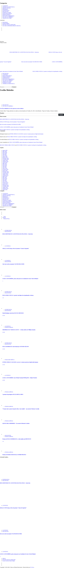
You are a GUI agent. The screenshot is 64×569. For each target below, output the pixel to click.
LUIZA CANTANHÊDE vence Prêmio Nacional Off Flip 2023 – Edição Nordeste (19, 377)
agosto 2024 (4, 176)
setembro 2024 (5, 175)
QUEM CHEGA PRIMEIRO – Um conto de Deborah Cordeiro (16, 423)
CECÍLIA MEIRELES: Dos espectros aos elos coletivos (12, 108)
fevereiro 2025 (5, 169)
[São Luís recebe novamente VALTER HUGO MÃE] (7, 259)
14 (3, 349)
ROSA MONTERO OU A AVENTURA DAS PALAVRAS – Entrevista (24, 52)
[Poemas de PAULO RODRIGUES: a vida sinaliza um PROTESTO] (7, 434)
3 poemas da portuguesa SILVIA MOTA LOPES (12, 394)
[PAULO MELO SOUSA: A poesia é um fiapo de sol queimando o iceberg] (7, 290)
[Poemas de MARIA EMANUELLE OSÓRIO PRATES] (7, 451)
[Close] (0, 0)
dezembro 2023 (5, 185)
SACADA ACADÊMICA (7, 17)
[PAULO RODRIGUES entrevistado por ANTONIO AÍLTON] (7, 341)
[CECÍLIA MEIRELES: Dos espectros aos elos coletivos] (9, 102)
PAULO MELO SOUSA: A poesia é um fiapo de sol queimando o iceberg (47, 71)
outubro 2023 (5, 187)
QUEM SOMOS (5, 23)
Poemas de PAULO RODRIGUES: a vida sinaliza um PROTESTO (16, 439)
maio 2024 (4, 179)
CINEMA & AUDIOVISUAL (8, 6)
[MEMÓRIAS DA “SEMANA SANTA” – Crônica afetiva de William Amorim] (7, 325)
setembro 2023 (5, 188)
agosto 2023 (4, 189)
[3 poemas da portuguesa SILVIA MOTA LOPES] (7, 390)
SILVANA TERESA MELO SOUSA (7, 145)
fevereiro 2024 (5, 182)
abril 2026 (4, 154)
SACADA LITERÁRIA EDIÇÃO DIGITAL (11, 25)
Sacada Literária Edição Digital (8, 560)
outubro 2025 (5, 160)
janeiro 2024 (4, 184)
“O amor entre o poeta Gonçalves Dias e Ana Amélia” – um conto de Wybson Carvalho (20, 408)
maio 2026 (4, 153)
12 (3, 364)
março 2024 (4, 181)
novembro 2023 (5, 186)
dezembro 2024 (5, 171)
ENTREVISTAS (5, 10)
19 (3, 332)
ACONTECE (5, 5)
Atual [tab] (4, 216)
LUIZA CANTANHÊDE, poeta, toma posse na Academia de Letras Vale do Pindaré (17, 127)
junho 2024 (4, 178)
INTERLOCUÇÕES (6, 12)
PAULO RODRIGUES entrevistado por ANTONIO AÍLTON (15, 346)
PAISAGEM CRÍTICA (7, 13)
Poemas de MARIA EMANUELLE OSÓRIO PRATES (14, 454)
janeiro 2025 (4, 170)
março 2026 (4, 156)
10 (3, 380)
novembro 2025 (5, 159)
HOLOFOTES (5, 11)
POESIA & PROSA (6, 14)
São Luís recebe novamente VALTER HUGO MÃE (31, 61)
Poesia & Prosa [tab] (6, 218)
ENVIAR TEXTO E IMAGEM (8, 24)
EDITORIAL (5, 9)
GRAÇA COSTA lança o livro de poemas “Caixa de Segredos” (12, 121)
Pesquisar (2, 113)
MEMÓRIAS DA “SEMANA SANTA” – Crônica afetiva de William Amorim (18, 329)
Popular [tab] (4, 217)
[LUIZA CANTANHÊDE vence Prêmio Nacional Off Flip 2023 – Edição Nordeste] (7, 374)
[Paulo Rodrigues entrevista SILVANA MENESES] (7, 308)
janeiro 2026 (4, 157)
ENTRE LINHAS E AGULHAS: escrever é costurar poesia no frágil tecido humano (26, 133)
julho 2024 (4, 177)
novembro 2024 (5, 172)
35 (3, 315)
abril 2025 (4, 167)
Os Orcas (32, 567)
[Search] (0, 85)
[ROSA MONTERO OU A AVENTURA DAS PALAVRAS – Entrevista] (7, 229)
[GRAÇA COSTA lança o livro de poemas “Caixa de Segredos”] (7, 244)
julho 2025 (4, 163)
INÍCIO (4, 558)
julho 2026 (4, 151)
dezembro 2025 (5, 158)
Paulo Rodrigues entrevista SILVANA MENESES (13, 313)
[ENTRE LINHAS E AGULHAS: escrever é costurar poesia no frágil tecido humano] (7, 358)
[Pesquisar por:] (6, 86)
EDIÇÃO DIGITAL (6, 8)
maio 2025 (4, 166)
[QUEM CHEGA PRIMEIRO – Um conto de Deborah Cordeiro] (7, 419)
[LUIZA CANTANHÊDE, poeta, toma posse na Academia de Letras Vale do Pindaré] (7, 275)
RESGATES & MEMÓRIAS (8, 15)
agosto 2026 (4, 150)
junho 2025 (4, 165)
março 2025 (4, 168)
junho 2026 (4, 152)
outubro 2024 (5, 173)
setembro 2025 (5, 161)
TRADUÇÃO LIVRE (7, 18)
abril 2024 (4, 180)
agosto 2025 (4, 162)
